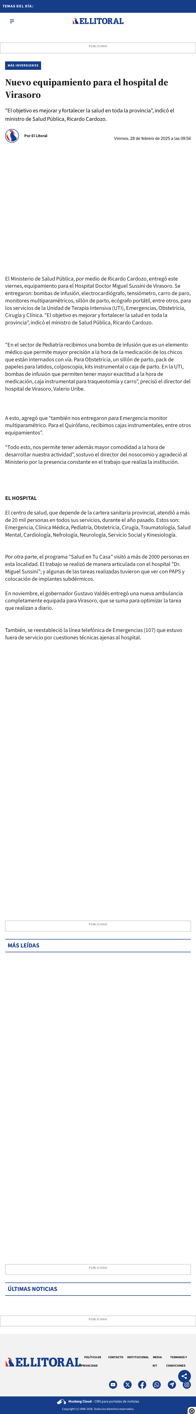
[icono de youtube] (113, 1384)
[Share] (184, 1377)
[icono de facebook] (142, 1384)
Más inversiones (23, 65)
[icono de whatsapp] (157, 1384)
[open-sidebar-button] (12, 21)
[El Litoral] (98, 21)
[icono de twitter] (128, 1384)
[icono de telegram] (171, 1384)
